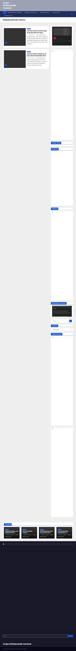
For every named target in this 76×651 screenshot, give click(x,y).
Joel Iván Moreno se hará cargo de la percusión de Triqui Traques (37, 32)
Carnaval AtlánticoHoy (31, 12)
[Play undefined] (54, 38)
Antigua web (56, 12)
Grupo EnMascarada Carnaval (9, 5)
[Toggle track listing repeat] (59, 43)
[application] (62, 311)
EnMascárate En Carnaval (15, 12)
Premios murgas (44, 12)
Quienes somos (8, 15)
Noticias (28, 28)
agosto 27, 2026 (10, 534)
